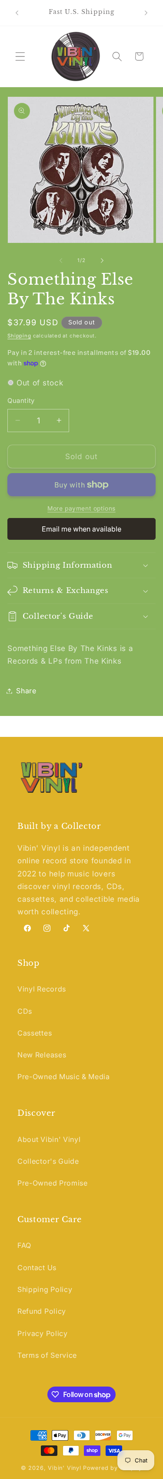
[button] (20, 56)
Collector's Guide (48, 1161)
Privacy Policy (42, 1333)
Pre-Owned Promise (52, 1183)
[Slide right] (102, 260)
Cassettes (34, 1033)
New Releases (41, 1054)
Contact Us (37, 1267)
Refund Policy (41, 1311)
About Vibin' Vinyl (48, 1139)
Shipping (19, 336)
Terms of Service (47, 1355)
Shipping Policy (44, 1289)
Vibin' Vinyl (64, 1468)
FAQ (24, 1245)
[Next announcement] (146, 12)
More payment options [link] (81, 508)
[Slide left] (60, 260)
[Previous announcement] (17, 12)
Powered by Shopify (113, 1468)
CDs (24, 1011)
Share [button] (26, 690)
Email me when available (81, 529)
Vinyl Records (41, 989)
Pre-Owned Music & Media (63, 1076)
